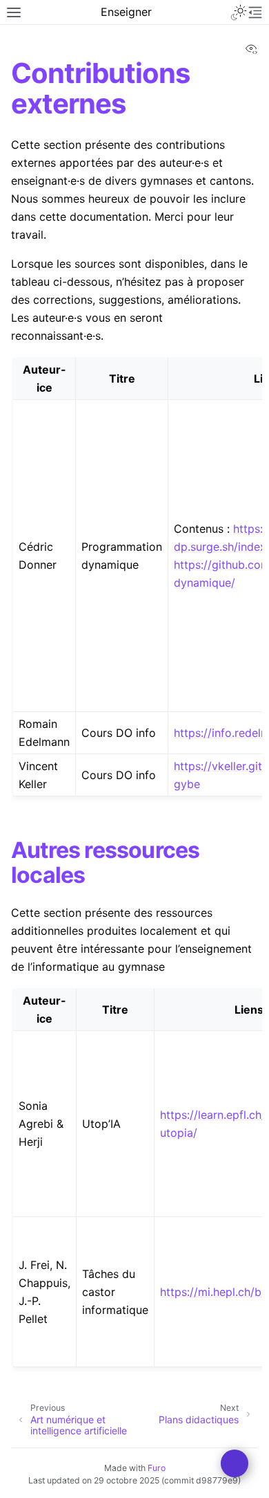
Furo (157, 1468)
